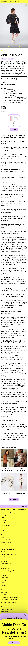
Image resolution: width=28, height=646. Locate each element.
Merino (6, 93)
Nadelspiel (16, 102)
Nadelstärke (8, 97)
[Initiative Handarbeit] (10, 1)
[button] (23, 1)
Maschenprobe (6, 224)
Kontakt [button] (24, 506)
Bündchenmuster (6, 141)
